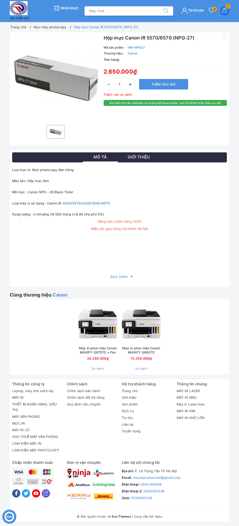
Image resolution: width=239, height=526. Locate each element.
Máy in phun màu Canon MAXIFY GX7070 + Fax (98, 350)
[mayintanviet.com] (30, 8)
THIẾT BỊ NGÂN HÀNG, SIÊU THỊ (34, 407)
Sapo (158, 516)
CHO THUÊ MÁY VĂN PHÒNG (35, 437)
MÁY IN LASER (188, 391)
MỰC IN (18, 423)
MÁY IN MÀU (187, 397)
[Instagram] (46, 493)
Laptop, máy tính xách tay (33, 391)
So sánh (98, 368)
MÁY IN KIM (186, 411)
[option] (55, 78)
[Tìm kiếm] (166, 11)
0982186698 (151, 484)
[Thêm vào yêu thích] (224, 37)
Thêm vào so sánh (118, 95)
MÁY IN (18, 397)
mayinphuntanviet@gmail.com (157, 477)
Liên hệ (127, 424)
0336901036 (154, 491)
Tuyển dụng (131, 431)
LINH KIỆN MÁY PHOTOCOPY (35, 450)
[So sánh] (163, 324)
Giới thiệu (129, 397)
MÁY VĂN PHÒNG (26, 417)
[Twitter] (26, 493)
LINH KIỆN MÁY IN (26, 443)
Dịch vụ (128, 411)
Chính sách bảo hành (83, 391)
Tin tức (127, 418)
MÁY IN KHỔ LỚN (191, 418)
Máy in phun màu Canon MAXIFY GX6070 (141, 350)
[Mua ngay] (76, 324)
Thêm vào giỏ (163, 84)
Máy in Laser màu (190, 404)
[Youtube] (36, 493)
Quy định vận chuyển (84, 404)
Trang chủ (130, 391)
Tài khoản (195, 10)
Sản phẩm (130, 404)
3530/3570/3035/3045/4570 (86, 203)
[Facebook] (16, 493)
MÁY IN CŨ (20, 430)
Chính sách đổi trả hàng (86, 397)
